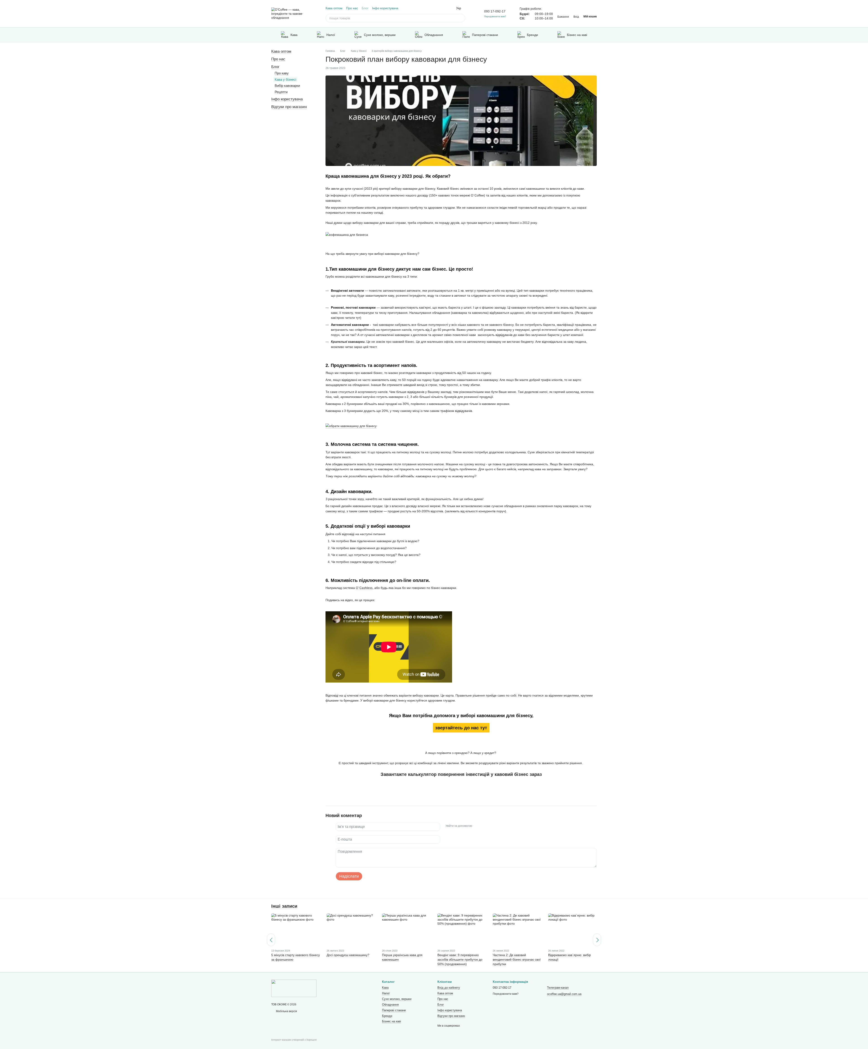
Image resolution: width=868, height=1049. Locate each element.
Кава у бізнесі (285, 79)
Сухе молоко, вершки (380, 35)
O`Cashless (364, 588)
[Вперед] (597, 939)
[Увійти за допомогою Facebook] (477, 826)
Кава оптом (334, 8)
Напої (330, 35)
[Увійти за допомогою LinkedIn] (491, 826)
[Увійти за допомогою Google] (484, 826)
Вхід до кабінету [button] (448, 987)
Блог (365, 8)
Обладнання (434, 35)
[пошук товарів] (461, 18)
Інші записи (284, 906)
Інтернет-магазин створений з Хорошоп (294, 1039)
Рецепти (281, 92)
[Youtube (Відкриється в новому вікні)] (444, 8)
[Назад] (271, 939)
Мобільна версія (286, 1011)
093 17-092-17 (494, 11)
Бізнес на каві (577, 35)
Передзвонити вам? (495, 16)
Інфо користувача (385, 8)
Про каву (282, 73)
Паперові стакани (485, 35)
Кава (293, 35)
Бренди (532, 35)
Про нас (352, 8)
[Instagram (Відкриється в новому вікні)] (433, 8)
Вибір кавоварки (287, 85)
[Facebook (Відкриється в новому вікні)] (439, 8)
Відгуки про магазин (289, 107)
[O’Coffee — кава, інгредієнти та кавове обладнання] (293, 988)
